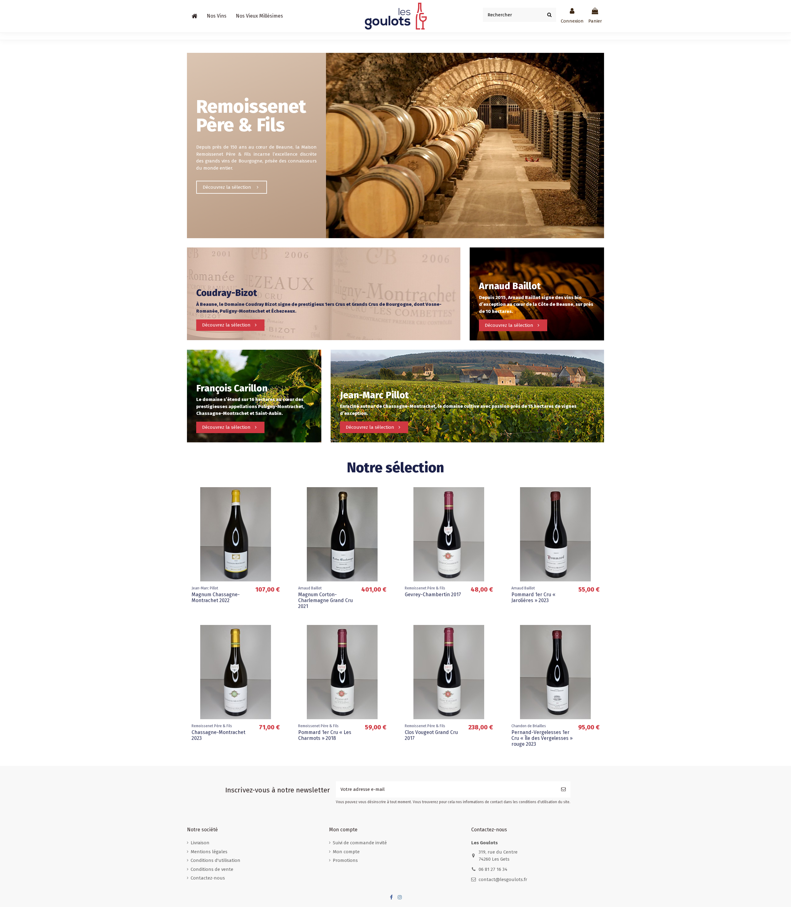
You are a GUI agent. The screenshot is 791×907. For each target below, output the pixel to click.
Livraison (200, 843)
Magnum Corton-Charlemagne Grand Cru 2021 (325, 600)
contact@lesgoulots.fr (503, 879)
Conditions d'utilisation (215, 860)
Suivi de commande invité (360, 843)
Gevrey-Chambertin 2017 (433, 594)
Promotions (345, 860)
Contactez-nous (208, 878)
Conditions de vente (212, 869)
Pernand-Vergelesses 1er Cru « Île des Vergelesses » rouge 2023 (542, 738)
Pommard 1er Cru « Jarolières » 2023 (533, 597)
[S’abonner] (563, 789)
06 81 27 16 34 (493, 869)
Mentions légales (209, 851)
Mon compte (346, 851)
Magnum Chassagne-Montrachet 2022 (216, 597)
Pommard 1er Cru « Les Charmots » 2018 (324, 735)
